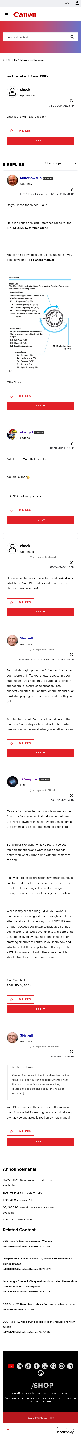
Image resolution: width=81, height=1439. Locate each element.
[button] (75, 5)
